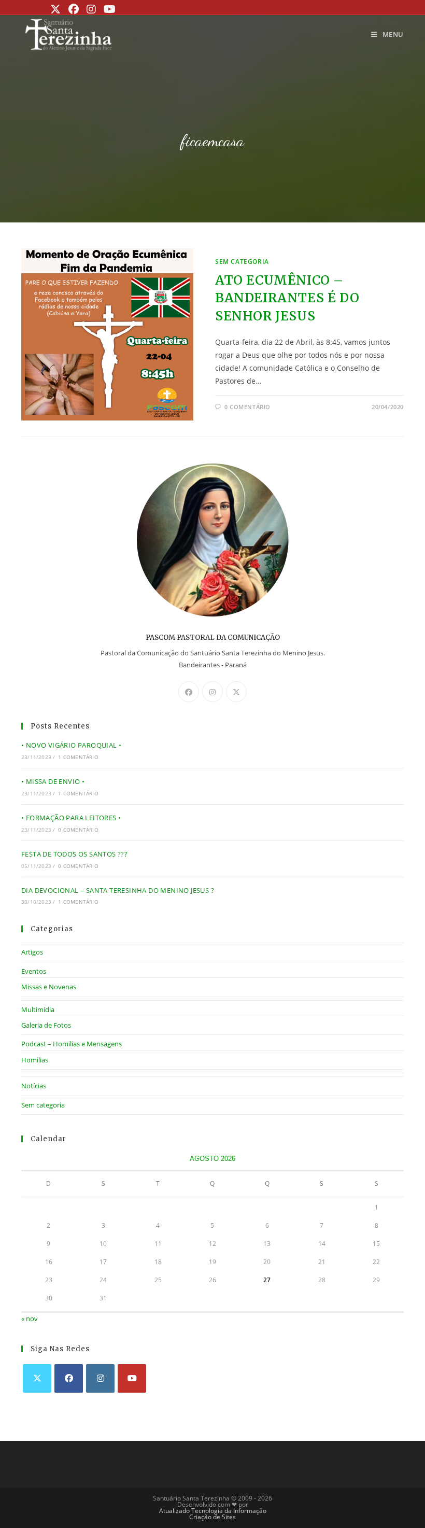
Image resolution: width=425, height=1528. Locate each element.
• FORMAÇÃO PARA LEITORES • (71, 817)
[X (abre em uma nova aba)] (56, 9)
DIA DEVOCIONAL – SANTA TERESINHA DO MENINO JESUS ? (117, 890)
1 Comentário (78, 757)
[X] (236, 691)
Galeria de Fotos (46, 1025)
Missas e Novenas (48, 986)
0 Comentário (78, 829)
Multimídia (37, 1009)
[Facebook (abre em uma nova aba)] (72, 9)
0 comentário (247, 407)
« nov (29, 1318)
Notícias (33, 1085)
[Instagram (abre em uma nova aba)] (89, 9)
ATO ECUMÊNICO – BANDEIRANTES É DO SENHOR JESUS (287, 298)
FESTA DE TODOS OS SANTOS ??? (74, 854)
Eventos (33, 971)
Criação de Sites (212, 1516)
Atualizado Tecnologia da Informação (212, 1510)
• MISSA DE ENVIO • (52, 781)
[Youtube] (132, 1378)
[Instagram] (212, 691)
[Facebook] (188, 691)
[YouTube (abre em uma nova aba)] (108, 9)
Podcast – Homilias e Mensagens (71, 1043)
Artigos (32, 952)
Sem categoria (242, 261)
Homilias (34, 1059)
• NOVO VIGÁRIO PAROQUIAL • (71, 745)
